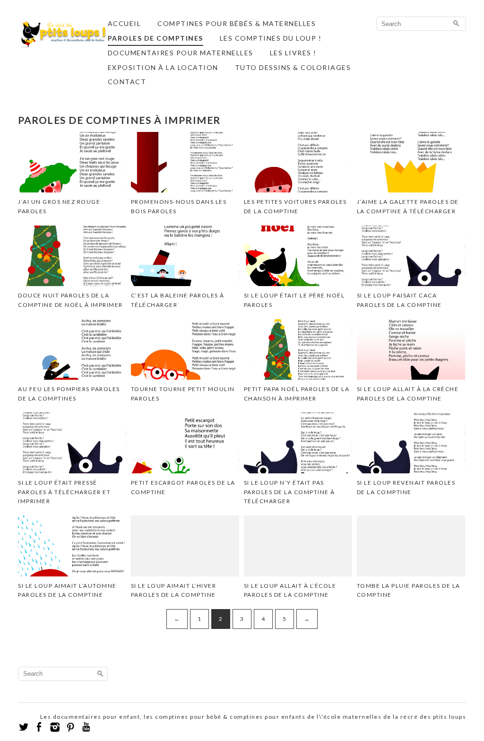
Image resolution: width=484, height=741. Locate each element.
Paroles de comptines (155, 38)
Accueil (124, 23)
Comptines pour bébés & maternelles (236, 23)
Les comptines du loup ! (271, 38)
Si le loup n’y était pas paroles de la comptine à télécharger (289, 492)
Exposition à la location (163, 67)
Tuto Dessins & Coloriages (293, 67)
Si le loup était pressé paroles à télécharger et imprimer (64, 492)
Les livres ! (293, 53)
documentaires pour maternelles (180, 53)
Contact (127, 82)
